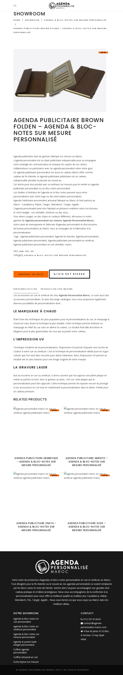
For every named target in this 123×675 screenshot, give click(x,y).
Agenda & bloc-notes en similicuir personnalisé (26, 628)
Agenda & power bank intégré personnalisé (25, 643)
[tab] (26, 289)
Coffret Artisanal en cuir (25, 657)
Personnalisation (25, 289)
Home (16, 20)
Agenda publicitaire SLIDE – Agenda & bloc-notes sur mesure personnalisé (87, 526)
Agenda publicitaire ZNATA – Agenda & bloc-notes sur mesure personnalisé (36, 526)
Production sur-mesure (57, 289)
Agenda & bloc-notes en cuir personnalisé (26, 620)
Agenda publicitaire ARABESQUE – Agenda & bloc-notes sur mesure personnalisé (36, 461)
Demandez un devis (30, 274)
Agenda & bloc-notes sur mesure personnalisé (75, 20)
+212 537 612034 (70, 274)
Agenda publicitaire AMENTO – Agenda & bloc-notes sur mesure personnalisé (87, 461)
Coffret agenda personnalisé (21, 651)
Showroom (32, 20)
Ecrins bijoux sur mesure (26, 661)
